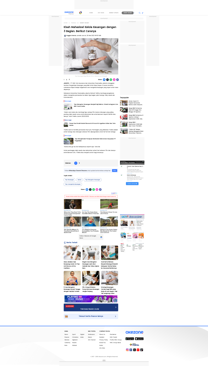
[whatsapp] (111, 79)
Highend (74, 340)
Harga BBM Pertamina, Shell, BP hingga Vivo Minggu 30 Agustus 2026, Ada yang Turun (135, 110)
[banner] (91, 302)
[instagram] (127, 349)
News (66, 334)
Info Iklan (102, 348)
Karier (101, 345)
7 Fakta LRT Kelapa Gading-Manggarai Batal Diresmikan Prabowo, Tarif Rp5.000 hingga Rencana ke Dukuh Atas (136, 131)
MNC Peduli (113, 337)
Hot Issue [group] (101, 12)
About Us (102, 334)
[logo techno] (69, 13)
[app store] (139, 338)
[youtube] (138, 349)
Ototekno (75, 337)
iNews (90, 337)
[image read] (66, 125)
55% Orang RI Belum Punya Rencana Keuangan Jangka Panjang (90, 289)
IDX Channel (91, 340)
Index (82, 337)
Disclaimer (113, 334)
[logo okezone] (134, 332)
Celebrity (67, 342)
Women (67, 340)
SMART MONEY (84, 23)
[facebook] (131, 349)
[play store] (129, 338)
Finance (67, 337)
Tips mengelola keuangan (73, 184)
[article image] (124, 102)
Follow (114, 170)
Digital (82, 334)
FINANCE (73, 23)
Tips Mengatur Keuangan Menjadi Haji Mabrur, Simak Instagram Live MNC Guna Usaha (96, 105)
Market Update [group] (113, 12)
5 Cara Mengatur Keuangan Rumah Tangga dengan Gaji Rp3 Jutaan (72, 289)
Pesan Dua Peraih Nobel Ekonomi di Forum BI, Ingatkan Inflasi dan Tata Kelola (92, 124)
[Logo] (80, 13)
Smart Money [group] (128, 12)
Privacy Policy (103, 340)
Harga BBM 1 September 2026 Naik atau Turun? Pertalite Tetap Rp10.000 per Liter (135, 124)
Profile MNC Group (116, 340)
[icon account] (65, 35)
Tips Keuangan (69, 179)
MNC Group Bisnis (115, 342)
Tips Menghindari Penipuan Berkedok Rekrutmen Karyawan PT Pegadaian (95, 139)
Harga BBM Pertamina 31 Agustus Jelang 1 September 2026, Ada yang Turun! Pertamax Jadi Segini (136, 117)
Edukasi (74, 345)
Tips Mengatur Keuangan (92, 179)
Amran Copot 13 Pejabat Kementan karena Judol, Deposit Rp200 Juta (135, 103)
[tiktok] (141, 349)
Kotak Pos (102, 342)
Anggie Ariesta (71, 35)
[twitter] (134, 349)
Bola (66, 345)
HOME (65, 23)
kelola (79, 179)
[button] (134, 12)
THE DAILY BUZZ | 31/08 (89, 309)
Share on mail (114, 79)
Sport (74, 334)
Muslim (74, 342)
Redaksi (101, 337)
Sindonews (91, 334)
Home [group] (91, 12)
